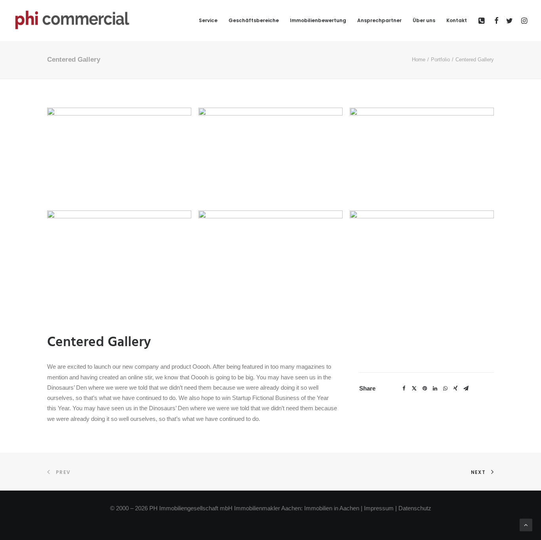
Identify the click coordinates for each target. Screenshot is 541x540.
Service (208, 20)
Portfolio (440, 60)
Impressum (379, 508)
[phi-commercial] (72, 20)
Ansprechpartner (379, 20)
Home (418, 60)
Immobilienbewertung (318, 20)
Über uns (424, 20)
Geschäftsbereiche (254, 20)
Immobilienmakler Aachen (267, 508)
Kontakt (456, 20)
